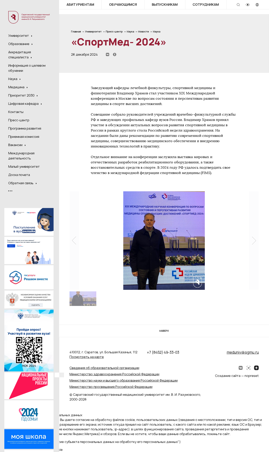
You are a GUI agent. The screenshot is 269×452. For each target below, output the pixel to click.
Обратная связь (21, 183)
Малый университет (24, 166)
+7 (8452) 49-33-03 (163, 352)
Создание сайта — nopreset (237, 376)
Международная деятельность (21, 155)
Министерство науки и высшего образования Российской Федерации (124, 380)
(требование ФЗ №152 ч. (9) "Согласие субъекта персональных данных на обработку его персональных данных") (92, 442)
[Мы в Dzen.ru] (256, 367)
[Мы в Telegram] (248, 367)
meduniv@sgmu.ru (243, 352)
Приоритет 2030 (21, 95)
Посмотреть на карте (87, 357)
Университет (19, 35)
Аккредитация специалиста (19, 54)
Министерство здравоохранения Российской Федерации (114, 374)
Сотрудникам (206, 4)
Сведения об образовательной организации (104, 368)
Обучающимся (123, 4)
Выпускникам (165, 4)
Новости (143, 31)
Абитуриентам (80, 4)
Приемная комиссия (23, 136)
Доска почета (19, 175)
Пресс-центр (18, 120)
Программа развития (24, 128)
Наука (13, 79)
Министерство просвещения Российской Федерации (111, 387)
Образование (19, 44)
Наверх (164, 330)
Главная (76, 31)
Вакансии (15, 145)
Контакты (15, 112)
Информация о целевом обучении (26, 68)
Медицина (16, 87)
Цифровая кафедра (23, 103)
